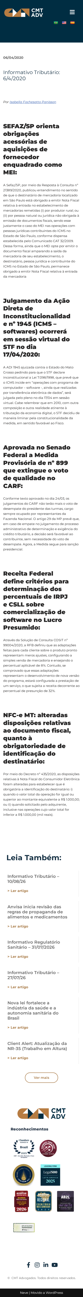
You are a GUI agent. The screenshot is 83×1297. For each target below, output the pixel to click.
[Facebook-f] (28, 1265)
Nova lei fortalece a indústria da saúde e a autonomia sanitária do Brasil (33, 1010)
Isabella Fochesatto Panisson (33, 102)
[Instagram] (37, 1265)
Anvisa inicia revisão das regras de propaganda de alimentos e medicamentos (37, 911)
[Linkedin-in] (46, 1265)
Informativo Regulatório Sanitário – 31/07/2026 (33, 945)
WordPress (54, 1293)
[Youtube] (54, 1265)
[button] (72, 12)
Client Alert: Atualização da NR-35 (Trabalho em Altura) (37, 1046)
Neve (24, 1293)
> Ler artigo (17, 891)
